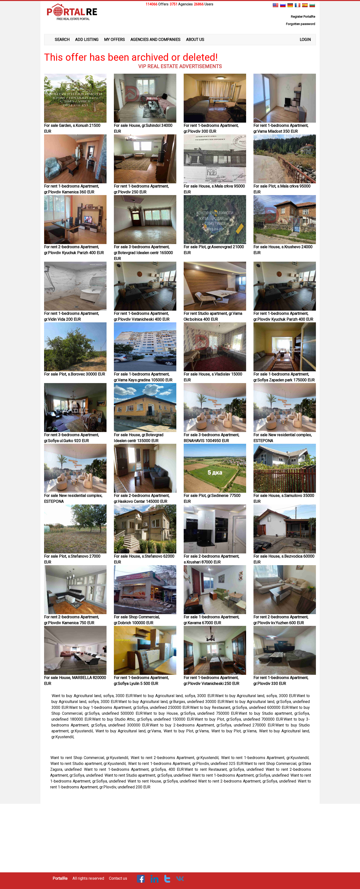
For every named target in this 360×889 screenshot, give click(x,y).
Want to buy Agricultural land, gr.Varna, (129, 731)
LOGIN (305, 39)
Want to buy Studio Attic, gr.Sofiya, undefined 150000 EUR (143, 719)
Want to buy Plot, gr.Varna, (187, 731)
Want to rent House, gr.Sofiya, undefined (163, 781)
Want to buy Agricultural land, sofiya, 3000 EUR (92, 695)
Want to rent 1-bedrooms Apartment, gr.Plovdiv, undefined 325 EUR (185, 763)
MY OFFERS (114, 39)
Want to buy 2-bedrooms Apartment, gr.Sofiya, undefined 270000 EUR (212, 725)
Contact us (118, 878)
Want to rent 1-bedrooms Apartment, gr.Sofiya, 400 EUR (134, 769)
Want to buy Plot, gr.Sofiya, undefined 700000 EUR (238, 719)
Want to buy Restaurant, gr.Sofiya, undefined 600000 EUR (239, 707)
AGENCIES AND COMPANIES (155, 39)
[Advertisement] (180, 19)
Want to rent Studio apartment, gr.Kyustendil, (89, 763)
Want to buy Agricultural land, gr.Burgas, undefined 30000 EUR (171, 701)
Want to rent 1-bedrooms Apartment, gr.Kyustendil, (266, 757)
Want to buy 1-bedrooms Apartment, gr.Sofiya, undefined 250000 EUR (129, 707)
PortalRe (60, 878)
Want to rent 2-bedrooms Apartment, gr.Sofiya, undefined (247, 781)
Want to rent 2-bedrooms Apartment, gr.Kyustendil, (175, 757)
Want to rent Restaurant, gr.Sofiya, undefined (224, 769)
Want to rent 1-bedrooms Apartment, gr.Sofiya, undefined (241, 775)
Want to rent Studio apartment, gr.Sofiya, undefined (148, 775)
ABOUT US (195, 39)
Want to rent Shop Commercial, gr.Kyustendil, (90, 757)
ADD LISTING (86, 39)
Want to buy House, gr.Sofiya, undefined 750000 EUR (190, 713)
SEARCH (62, 39)
